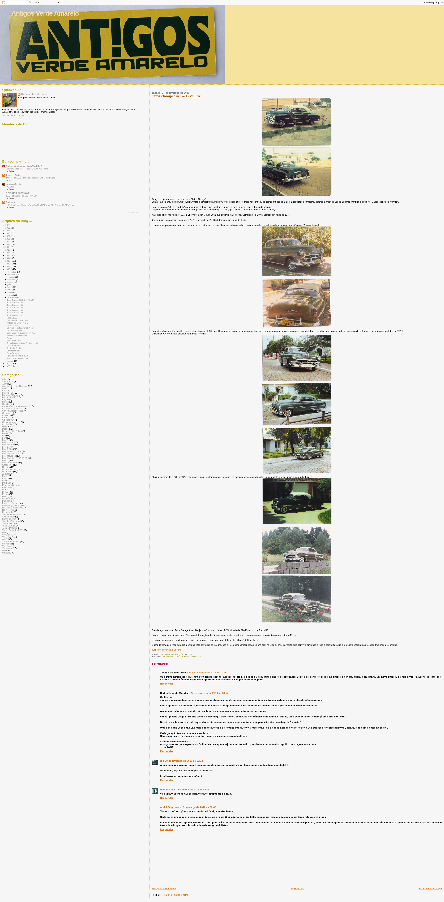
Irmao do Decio (13, 184)
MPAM (5, 492)
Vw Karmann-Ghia (11, 541)
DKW (4, 426)
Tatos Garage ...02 (15, 313)
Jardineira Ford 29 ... (15, 348)
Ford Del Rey (8, 444)
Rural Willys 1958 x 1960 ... (18, 320)
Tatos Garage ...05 (15, 305)
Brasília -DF (7, 393)
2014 (8, 258)
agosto (10, 282)
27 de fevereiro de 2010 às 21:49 (208, 672)
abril (9, 292)
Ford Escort (7, 447)
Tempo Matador (9, 528)
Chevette (6, 415)
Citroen (5, 417)
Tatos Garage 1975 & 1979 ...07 (20, 300)
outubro (10, 277)
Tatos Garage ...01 (15, 315)
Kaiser (5, 476)
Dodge (5, 429)
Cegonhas (7, 413)
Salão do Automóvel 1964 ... (18, 356)
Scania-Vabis (8, 517)
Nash (4, 496)
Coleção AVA (8, 420)
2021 (8, 239)
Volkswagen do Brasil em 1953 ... (21, 333)
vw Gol (5, 539)
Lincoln (5, 481)
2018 (8, 247)
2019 (8, 244)
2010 (8, 269)
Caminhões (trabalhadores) (15, 406)
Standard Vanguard (11, 521)
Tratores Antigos (14, 175)
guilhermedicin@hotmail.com (166, 649)
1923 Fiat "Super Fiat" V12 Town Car (21, 196)
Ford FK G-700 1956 (12, 451)
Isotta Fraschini (9, 469)
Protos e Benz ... (14, 325)
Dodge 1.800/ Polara (12, 431)
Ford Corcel (7, 442)
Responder (166, 683)
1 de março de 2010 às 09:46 (193, 789)
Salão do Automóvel (11, 514)
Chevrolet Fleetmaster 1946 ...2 (20, 328)
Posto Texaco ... (14, 353)
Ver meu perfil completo (13, 115)
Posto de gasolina (10, 505)
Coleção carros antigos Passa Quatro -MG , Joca (27, 169)
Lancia (5, 478)
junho (9, 287)
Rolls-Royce (8, 510)
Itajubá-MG (7, 471)
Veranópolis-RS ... (14, 351)
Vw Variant (7, 548)
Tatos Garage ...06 (15, 303)
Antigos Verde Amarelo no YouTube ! (24, 166)
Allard (5, 384)
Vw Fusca (6, 537)
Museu (186, 656)
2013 (8, 261)
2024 (8, 230)
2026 (8, 225)
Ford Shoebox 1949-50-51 (14, 458)
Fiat (4, 435)
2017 (8, 250)
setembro (11, 279)
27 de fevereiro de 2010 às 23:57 (209, 693)
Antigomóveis (13, 202)
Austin (5, 388)
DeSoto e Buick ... (14, 346)
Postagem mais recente (164, 888)
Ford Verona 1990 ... (15, 340)
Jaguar (5, 474)
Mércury (6, 487)
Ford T (5, 460)
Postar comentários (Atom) (174, 895)
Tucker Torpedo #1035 (13, 530)
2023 (8, 233)
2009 (8, 363)
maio (9, 290)
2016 (8, 252)
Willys (5, 550)
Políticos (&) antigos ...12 (17, 358)
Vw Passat (7, 546)
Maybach (6, 483)
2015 (8, 255)
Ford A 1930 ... (13, 318)
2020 (8, 242)
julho (9, 285)
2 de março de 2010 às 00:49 (199, 807)
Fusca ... (10, 338)
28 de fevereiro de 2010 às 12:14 (184, 760)
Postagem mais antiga (430, 888)
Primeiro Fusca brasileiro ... (18, 335)
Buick (4, 402)
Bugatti (5, 399)
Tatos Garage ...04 (15, 308)
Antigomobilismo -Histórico (172, 656)
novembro (11, 274)
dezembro (11, 272)
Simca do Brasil (9, 519)
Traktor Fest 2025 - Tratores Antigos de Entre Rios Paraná (30, 178)
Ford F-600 (7, 449)
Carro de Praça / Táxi (12, 408)
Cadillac (6, 404)
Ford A (5, 440)
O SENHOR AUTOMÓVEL (18, 193)
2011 (8, 266)
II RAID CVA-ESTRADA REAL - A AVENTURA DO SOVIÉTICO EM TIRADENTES (40, 205)
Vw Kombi (7, 544)
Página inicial (297, 888)
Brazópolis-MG (9, 397)
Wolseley (6, 553)
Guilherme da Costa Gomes (34, 94)
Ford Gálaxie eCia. (11, 453)
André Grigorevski (171, 807)
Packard (6, 501)
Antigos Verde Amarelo (45, 13)
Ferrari (5, 433)
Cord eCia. (7, 424)
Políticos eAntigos (10, 503)
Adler (4, 379)
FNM (4, 438)
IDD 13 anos (11, 187)
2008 (8, 366)
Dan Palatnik (167, 789)
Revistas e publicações (13, 508)
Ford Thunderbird (10, 462)
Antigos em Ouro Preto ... (17, 323)
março (10, 295)
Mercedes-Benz (9, 485)
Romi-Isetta (7, 512)
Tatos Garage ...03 (15, 310)
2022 (8, 236)
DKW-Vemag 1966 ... (15, 330)
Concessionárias (10, 422)
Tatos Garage (195, 656)
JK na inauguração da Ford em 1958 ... (23, 343)
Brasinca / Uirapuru (11, 395)
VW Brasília (7, 535)
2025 (8, 228)
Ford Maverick (9, 456)
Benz (4, 390)
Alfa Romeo (7, 381)
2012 (8, 264)
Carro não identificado (12, 411)
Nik (162, 760)
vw (3, 532)
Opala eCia (7, 499)
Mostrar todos (134, 212)
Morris (5, 490)
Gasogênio (7, 465)
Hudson (6, 467)
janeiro (10, 361)
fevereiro (11, 297)
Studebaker (7, 523)
